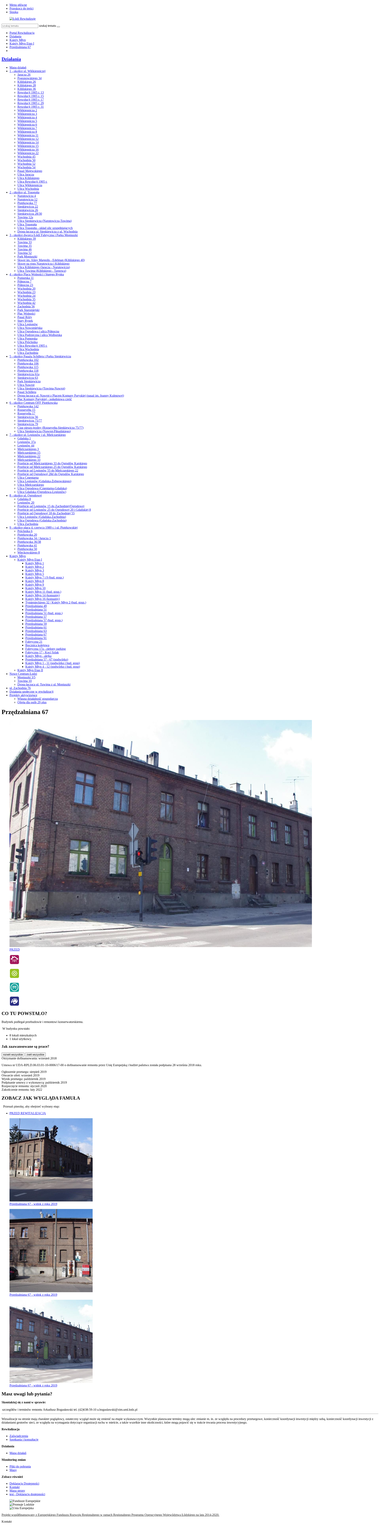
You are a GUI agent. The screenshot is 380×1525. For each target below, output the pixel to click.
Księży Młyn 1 (34, 563)
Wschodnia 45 (26, 156)
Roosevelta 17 (26, 413)
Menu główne (18, 5)
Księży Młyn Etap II (30, 670)
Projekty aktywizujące (23, 695)
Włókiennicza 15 (28, 146)
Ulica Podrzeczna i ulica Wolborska (39, 335)
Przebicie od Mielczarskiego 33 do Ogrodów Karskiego (52, 463)
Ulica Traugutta (27, 224)
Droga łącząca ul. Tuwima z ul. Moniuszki (43, 684)
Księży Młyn (18, 40)
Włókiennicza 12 (28, 138)
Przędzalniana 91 (36, 638)
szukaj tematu (47, 25)
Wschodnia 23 (26, 292)
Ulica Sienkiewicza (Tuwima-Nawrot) (41, 388)
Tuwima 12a (25, 217)
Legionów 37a (26, 442)
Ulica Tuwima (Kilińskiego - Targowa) (41, 270)
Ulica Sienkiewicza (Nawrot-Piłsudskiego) (44, 431)
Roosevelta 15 (26, 410)
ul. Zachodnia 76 (20, 688)
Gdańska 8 (24, 499)
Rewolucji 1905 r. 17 (30, 99)
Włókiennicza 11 (27, 135)
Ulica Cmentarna (28, 477)
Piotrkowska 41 (27, 545)
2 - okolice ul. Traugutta (24, 192)
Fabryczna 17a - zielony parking (45, 648)
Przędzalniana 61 (36, 627)
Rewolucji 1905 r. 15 (30, 96)
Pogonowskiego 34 (29, 78)
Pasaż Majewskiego (29, 171)
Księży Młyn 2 (34, 566)
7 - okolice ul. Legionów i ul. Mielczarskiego (38, 434)
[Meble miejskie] (14, 991)
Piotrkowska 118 (27, 370)
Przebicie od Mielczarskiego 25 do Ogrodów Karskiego (52, 467)
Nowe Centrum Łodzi (23, 673)
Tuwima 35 (24, 245)
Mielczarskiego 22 (28, 456)
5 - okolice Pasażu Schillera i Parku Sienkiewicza (40, 356)
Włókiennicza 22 (28, 153)
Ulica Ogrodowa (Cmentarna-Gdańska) (42, 488)
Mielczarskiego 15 (28, 452)
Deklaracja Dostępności (24, 1483)
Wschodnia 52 (26, 163)
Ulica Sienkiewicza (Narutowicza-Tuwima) (44, 220)
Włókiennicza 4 (27, 117)
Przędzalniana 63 (36, 631)
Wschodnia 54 (26, 167)
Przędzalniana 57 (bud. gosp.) (44, 620)
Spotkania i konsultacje (24, 1439)
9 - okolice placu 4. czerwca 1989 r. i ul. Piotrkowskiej (44, 527)
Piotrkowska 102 (28, 360)
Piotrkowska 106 (28, 363)
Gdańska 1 (24, 438)
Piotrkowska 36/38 (29, 541)
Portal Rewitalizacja (22, 32)
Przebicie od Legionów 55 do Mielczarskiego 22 (47, 470)
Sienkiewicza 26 (27, 210)
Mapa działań (18, 67)
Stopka (14, 12)
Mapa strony (17, 1490)
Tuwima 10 (24, 681)
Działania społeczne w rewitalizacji (31, 691)
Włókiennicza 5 (27, 121)
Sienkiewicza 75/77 (29, 420)
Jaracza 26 (23, 74)
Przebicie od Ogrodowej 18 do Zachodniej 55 (46, 513)
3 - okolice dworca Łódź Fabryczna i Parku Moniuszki (44, 235)
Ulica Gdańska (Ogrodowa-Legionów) (41, 492)
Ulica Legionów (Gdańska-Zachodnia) (41, 517)
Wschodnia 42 (26, 303)
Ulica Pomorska (27, 338)
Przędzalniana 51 (36, 609)
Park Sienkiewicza (29, 381)
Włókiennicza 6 (27, 124)
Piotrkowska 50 (27, 549)
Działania (15, 36)
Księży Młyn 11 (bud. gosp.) (43, 591)
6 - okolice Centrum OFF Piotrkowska (34, 402)
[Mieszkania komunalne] (14, 963)
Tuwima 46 (24, 249)
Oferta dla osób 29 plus (32, 702)
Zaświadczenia (19, 1436)
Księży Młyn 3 (34, 570)
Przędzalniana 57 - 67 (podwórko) (46, 659)
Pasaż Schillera (26, 392)
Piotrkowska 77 (27, 203)
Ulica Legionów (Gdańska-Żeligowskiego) (44, 481)
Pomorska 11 (25, 278)
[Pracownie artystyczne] (14, 1005)
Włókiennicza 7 (27, 128)
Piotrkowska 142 (28, 406)
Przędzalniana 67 (20, 47)
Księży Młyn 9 (34, 584)
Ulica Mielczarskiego (30, 484)
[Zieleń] (14, 977)
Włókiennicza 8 (27, 131)
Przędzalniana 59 (36, 623)
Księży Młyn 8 (34, 581)
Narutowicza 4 (26, 196)
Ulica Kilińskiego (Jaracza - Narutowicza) (43, 267)
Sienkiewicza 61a (28, 374)
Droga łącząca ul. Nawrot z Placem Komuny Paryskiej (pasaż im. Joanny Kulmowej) (70, 395)
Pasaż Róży (24, 317)
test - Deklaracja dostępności (27, 1494)
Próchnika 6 (24, 531)
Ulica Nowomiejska (29, 327)
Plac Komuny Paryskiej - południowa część (44, 399)
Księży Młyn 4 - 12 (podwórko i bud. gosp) (52, 666)
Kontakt (15, 1487)
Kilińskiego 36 (26, 89)
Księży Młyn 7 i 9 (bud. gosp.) (44, 577)
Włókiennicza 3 (27, 114)
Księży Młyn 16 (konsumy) (42, 599)
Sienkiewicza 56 (27, 417)
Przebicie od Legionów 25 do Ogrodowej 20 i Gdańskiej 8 (54, 509)
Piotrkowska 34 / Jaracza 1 (34, 538)
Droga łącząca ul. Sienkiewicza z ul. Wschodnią (47, 231)
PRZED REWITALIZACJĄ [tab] (28, 1113)
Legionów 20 (25, 502)
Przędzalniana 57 (36, 616)
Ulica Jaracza (25, 174)
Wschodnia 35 (26, 299)
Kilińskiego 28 (26, 85)
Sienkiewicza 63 (27, 377)
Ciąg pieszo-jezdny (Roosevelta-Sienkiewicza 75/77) (50, 427)
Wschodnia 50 (26, 160)
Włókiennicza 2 (27, 110)
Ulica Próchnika (27, 342)
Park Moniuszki (27, 256)
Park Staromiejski (28, 310)
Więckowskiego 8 (28, 552)
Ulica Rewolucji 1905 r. (32, 181)
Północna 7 (24, 281)
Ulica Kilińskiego (28, 178)
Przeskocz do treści (21, 8)
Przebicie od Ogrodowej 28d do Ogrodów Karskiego (50, 474)
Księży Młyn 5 (34, 574)
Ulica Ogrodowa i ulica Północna (38, 331)
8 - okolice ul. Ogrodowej (26, 495)
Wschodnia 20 (26, 288)
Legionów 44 (25, 445)
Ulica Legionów (27, 324)
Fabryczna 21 (33, 641)
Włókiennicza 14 (28, 142)
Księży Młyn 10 (35, 588)
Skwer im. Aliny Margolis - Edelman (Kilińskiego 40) (51, 260)
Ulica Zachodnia (27, 352)
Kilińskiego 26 (26, 81)
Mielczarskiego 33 (28, 459)
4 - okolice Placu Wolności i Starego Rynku (37, 274)
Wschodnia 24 (26, 295)
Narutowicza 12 (27, 199)
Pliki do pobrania (20, 1466)
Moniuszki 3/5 (26, 677)
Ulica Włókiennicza (29, 185)
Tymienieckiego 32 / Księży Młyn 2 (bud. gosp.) (55, 602)
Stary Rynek (25, 320)
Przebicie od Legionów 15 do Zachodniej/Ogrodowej (50, 506)
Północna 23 (25, 285)
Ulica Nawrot (25, 385)
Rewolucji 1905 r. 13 (30, 92)
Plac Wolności (26, 313)
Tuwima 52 (24, 253)
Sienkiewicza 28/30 (29, 213)
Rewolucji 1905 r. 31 (30, 106)
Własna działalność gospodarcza (37, 698)
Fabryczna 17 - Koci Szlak (42, 652)
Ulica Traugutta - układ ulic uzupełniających (45, 228)
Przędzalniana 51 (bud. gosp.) (44, 613)
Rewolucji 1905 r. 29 (30, 103)
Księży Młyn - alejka (38, 656)
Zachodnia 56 (26, 306)
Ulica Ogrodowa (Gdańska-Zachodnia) (41, 520)
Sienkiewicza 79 (27, 424)
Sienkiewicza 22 (27, 206)
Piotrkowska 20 (27, 534)
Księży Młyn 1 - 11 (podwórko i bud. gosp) (52, 663)
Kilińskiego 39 (26, 238)
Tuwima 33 (24, 242)
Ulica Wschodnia (28, 188)
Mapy (13, 1470)
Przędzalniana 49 (36, 606)
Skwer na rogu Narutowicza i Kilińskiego (43, 263)
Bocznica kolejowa (37, 645)
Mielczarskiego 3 (28, 449)
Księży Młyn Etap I (22, 43)
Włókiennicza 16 (28, 149)
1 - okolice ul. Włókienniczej (28, 71)
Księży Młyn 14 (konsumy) (42, 595)
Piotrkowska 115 (27, 367)
